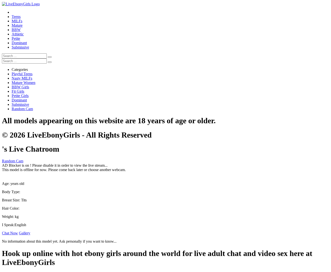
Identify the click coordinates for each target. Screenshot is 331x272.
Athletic (18, 34)
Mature (17, 25)
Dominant (19, 43)
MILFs (17, 21)
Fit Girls (18, 91)
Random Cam (22, 109)
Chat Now (10, 233)
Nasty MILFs (22, 78)
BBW (16, 30)
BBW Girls (20, 87)
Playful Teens (22, 74)
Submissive (20, 47)
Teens (16, 17)
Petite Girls (20, 96)
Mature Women (23, 83)
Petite (16, 38)
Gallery (24, 233)
